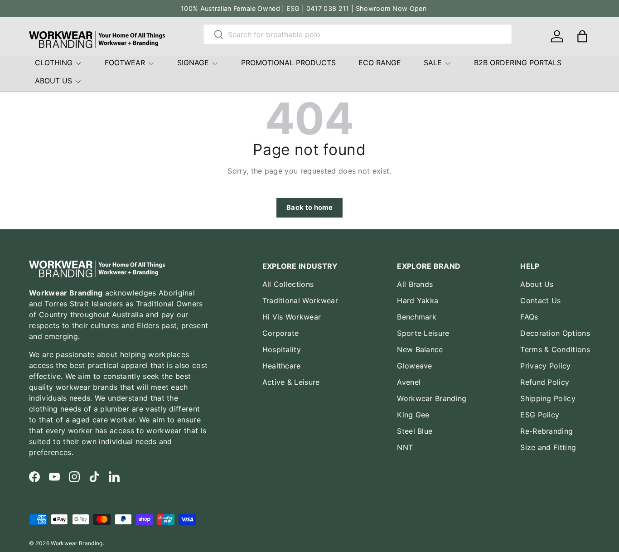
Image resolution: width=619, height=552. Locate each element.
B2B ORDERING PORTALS (517, 62)
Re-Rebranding (546, 431)
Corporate (280, 333)
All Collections (288, 284)
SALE (433, 62)
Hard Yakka (417, 300)
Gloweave (414, 365)
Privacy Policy (545, 365)
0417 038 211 (327, 8)
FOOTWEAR (125, 62)
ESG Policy (539, 414)
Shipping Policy (547, 398)
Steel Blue (414, 431)
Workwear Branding (431, 398)
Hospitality (281, 349)
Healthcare (281, 365)
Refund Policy (544, 382)
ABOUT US (53, 80)
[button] (582, 36)
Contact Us (540, 300)
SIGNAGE (193, 62)
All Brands (415, 284)
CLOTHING (54, 62)
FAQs (529, 316)
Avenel (409, 382)
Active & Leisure (291, 382)
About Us (537, 284)
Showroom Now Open (391, 8)
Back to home (309, 207)
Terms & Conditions (555, 349)
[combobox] (357, 34)
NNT (405, 447)
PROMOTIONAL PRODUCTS (288, 62)
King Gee (413, 414)
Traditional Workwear (300, 300)
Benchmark (416, 316)
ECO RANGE (379, 62)
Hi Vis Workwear (291, 316)
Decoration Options (555, 333)
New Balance (420, 349)
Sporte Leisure (423, 333)
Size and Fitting (548, 447)
